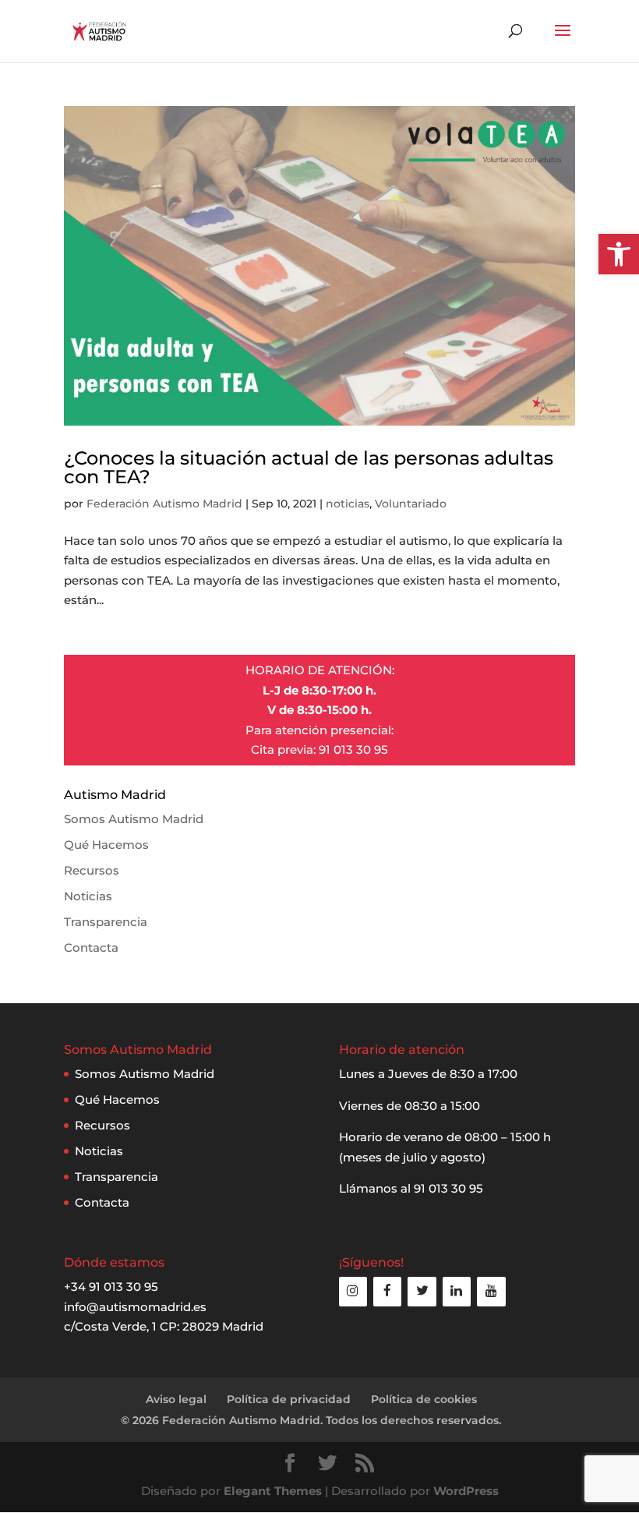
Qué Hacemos (106, 844)
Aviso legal (176, 1399)
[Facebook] (387, 1291)
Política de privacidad (289, 1399)
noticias (347, 504)
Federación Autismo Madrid (164, 504)
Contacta (91, 947)
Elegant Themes (273, 1490)
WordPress (466, 1490)
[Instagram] (353, 1291)
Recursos (91, 870)
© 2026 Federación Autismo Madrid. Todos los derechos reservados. (311, 1420)
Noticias (88, 896)
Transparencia (105, 921)
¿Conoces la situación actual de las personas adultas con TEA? (308, 467)
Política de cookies (424, 1399)
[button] (618, 254)
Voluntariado (411, 504)
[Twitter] (422, 1291)
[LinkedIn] (457, 1291)
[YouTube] (491, 1291)
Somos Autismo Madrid (133, 818)
